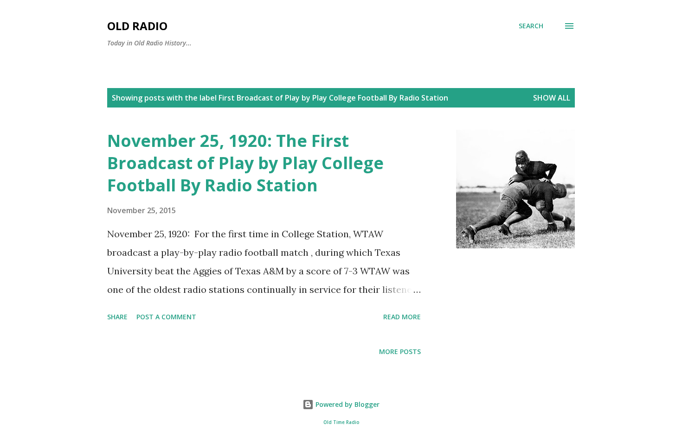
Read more (402, 316)
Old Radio (137, 25)
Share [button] (117, 316)
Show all (551, 98)
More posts (400, 351)
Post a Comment (166, 316)
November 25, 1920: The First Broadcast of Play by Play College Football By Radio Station (245, 162)
